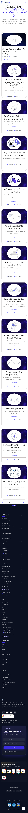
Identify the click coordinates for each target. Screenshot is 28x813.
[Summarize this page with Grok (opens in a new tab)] (17, 791)
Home (14, 505)
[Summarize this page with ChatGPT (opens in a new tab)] (7, 791)
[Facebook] (7, 712)
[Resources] (2, 593)
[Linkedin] (3, 712)
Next (24, 503)
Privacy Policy (6, 752)
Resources (6, 593)
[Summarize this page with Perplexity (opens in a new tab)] (20, 791)
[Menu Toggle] (25, 2)
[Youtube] (11, 712)
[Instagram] (15, 712)
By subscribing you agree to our (10, 751)
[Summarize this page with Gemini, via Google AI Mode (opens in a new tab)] (14, 791)
